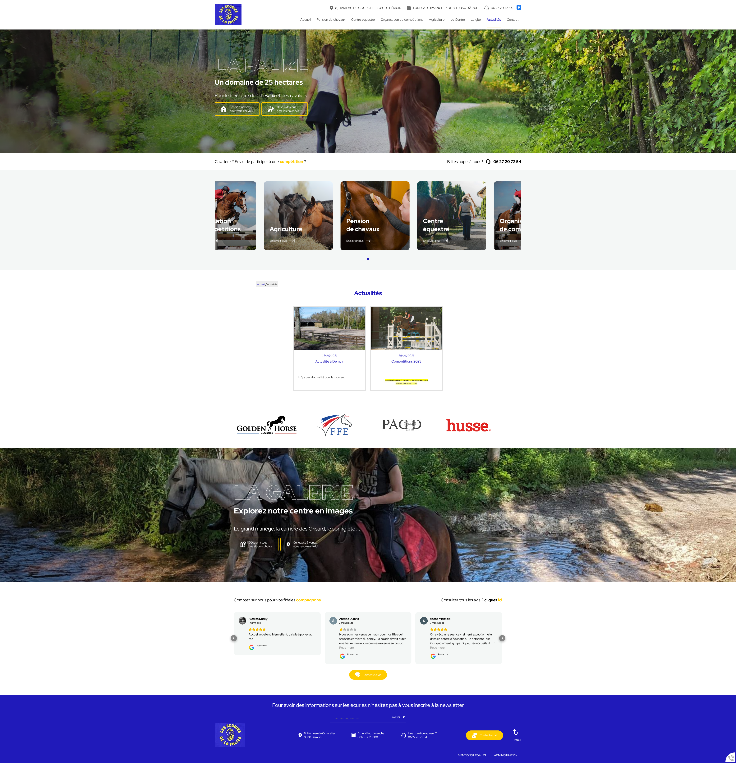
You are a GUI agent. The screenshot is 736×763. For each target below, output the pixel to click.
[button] (368, 259)
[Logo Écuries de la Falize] (228, 15)
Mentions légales (472, 755)
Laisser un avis (372, 675)
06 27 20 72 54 (502, 8)
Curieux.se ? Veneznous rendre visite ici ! (306, 544)
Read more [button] (256, 648)
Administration (506, 755)
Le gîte (476, 19)
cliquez (493, 600)
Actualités (494, 19)
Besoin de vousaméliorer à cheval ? (289, 109)
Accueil (305, 19)
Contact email (488, 735)
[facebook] (519, 9)
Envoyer (395, 717)
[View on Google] (242, 621)
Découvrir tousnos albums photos (260, 544)
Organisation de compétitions (402, 19)
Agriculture (437, 19)
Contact (512, 19)
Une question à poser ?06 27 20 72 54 (422, 735)
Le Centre (457, 19)
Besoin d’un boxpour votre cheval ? (241, 109)
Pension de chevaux (331, 19)
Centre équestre (363, 19)
